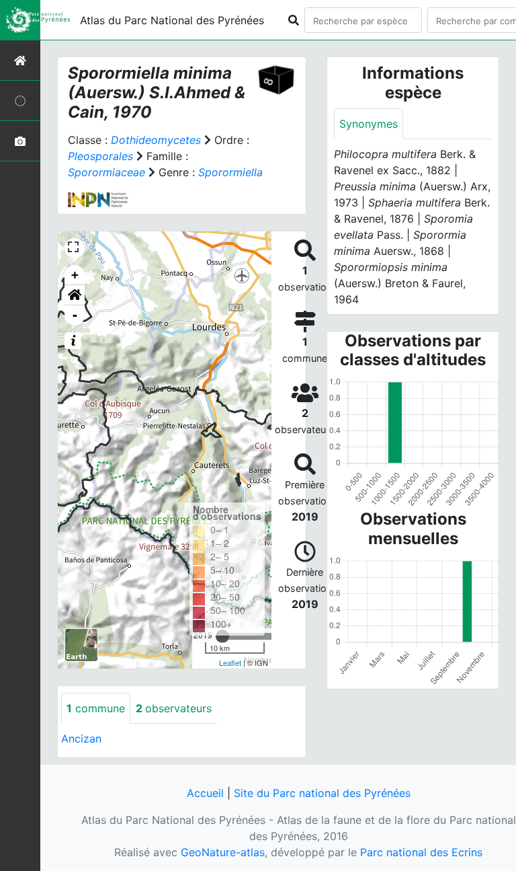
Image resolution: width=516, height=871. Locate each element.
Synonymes (368, 123)
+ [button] (75, 275)
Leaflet (230, 662)
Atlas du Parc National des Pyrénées (172, 20)
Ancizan (81, 738)
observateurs (174, 708)
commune (96, 708)
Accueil (205, 793)
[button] (74, 295)
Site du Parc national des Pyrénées (322, 793)
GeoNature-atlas (223, 852)
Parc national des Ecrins (421, 852)
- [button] (75, 315)
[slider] (222, 636)
